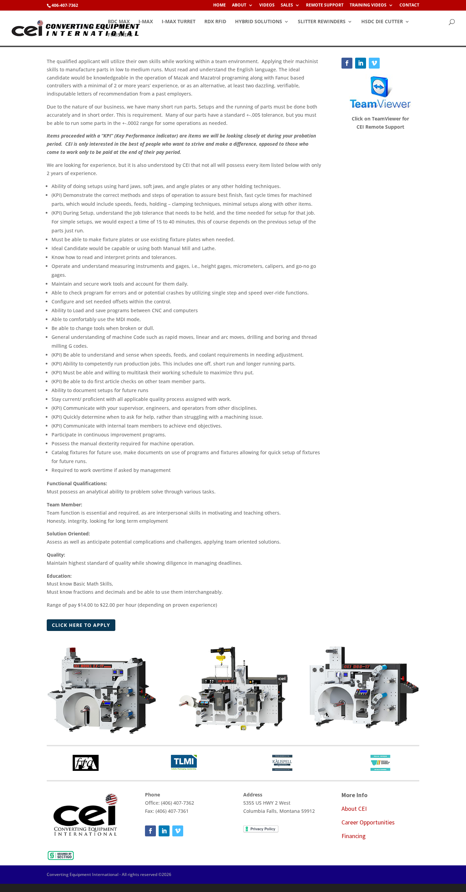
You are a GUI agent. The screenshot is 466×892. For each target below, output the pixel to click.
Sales (287, 5)
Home (219, 5)
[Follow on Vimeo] (374, 63)
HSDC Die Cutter (382, 22)
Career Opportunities (368, 822)
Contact (409, 5)
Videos (267, 5)
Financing (353, 836)
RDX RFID (215, 22)
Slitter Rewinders (322, 22)
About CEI (354, 808)
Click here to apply (81, 625)
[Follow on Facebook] (346, 63)
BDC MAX (119, 22)
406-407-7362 (65, 5)
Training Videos (368, 5)
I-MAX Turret (178, 22)
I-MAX (146, 22)
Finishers (120, 35)
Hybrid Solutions (258, 22)
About (239, 5)
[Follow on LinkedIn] (360, 63)
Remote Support (325, 5)
